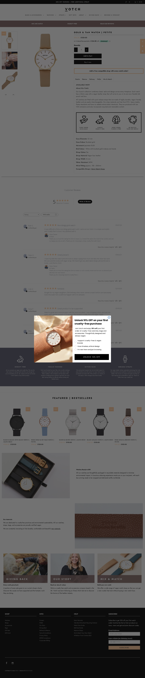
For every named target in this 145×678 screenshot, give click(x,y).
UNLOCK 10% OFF (91, 357)
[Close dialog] (109, 317)
